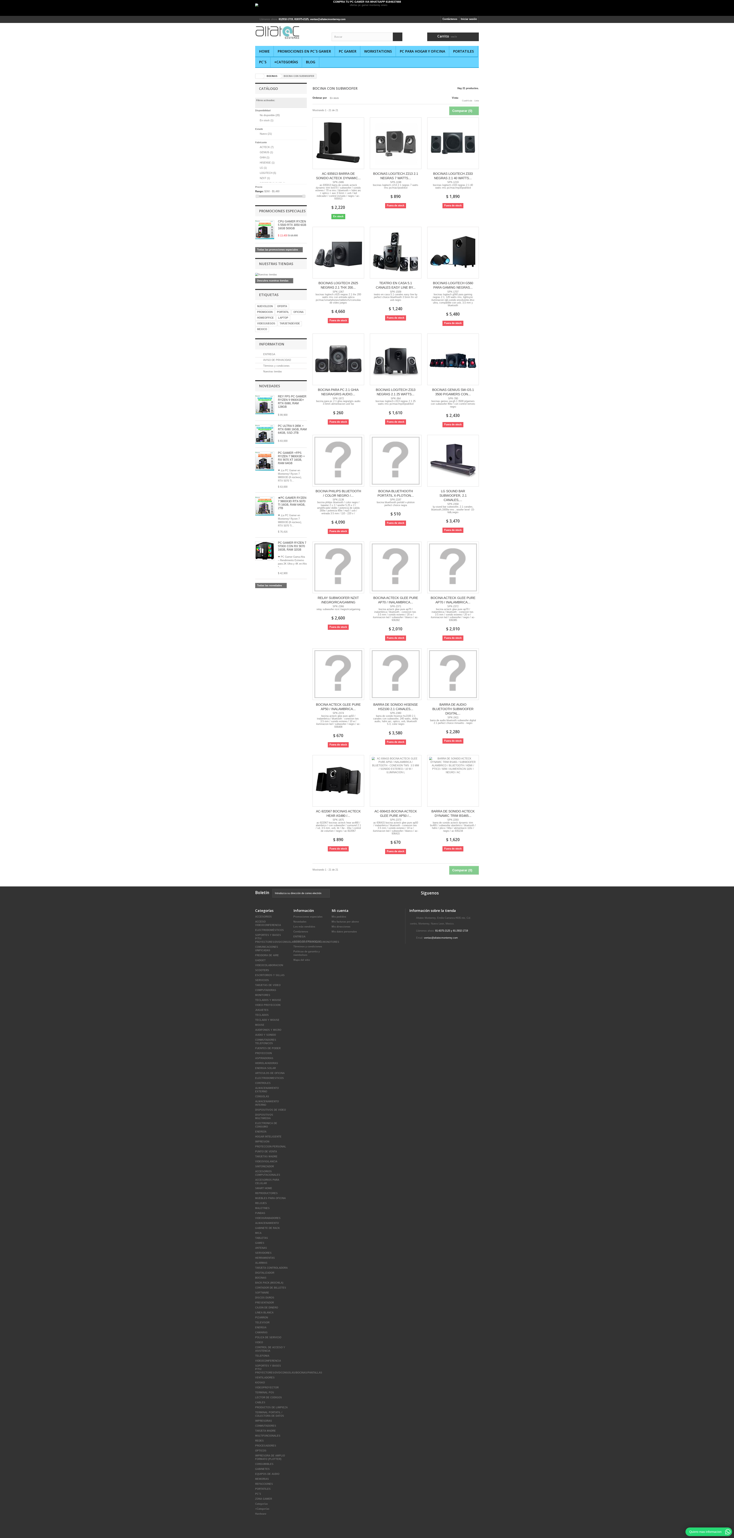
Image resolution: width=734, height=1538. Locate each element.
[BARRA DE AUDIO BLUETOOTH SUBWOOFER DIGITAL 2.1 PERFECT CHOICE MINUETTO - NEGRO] (453, 674)
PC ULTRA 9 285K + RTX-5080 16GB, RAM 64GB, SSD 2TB (292, 429)
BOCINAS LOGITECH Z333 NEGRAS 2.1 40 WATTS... (453, 176)
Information (271, 344)
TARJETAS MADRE (266, 1156)
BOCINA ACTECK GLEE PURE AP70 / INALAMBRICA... (395, 600)
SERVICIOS (262, 980)
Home (264, 51)
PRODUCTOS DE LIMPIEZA (271, 1407)
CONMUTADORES (265, 1425)
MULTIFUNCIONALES (267, 1435)
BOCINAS (260, 1277)
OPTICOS (260, 1450)
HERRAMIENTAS (265, 1257)
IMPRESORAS (263, 1420)
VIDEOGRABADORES (268, 1218)
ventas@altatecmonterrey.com (441, 937)
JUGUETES (262, 1010)
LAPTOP (283, 317)
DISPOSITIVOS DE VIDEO (270, 1109)
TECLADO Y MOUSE (267, 1020)
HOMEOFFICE (265, 317)
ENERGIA (260, 1327)
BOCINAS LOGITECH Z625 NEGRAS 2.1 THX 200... (338, 285)
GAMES (259, 1243)
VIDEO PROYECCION (267, 1005)
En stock (266, 120)
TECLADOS (262, 1015)
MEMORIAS (262, 1479)
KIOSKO (260, 1382)
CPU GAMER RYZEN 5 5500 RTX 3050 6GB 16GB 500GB (292, 225)
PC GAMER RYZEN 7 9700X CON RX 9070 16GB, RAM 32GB (292, 546)
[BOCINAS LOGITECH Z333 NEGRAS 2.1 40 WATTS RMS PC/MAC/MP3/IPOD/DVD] (453, 143)
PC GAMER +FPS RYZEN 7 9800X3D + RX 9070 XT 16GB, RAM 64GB (291, 458)
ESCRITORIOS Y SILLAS (270, 975)
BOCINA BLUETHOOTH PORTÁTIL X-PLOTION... (396, 493)
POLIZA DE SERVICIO (268, 1337)
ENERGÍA (260, 1131)
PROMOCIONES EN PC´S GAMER (304, 51)
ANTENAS (261, 1248)
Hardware (260, 1513)
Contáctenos (450, 19)
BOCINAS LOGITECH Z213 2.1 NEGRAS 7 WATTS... (395, 176)
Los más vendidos (304, 926)
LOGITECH (268, 173)
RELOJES (261, 1203)
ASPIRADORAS (264, 1058)
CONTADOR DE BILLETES (270, 1287)
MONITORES (262, 995)
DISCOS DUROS (264, 1297)
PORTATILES (463, 51)
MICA (258, 1233)
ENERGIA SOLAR (265, 1068)
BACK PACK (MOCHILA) (269, 1282)
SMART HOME (263, 1188)
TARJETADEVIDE (290, 323)
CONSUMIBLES (264, 1464)
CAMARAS (261, 1332)
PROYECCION (263, 1053)
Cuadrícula (467, 100)
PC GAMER (347, 51)
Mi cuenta (340, 910)
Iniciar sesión (469, 19)
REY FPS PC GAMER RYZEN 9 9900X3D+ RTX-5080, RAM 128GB (292, 401)
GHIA (264, 157)
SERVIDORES (263, 1253)
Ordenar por (320, 97)
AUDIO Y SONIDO (265, 1034)
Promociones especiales (282, 211)
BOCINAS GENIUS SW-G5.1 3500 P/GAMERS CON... (453, 392)
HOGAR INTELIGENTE (268, 1136)
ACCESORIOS (263, 916)
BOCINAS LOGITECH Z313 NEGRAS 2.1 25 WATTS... (395, 392)
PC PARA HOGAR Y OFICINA (422, 51)
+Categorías (286, 62)
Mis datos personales (344, 931)
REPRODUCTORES (266, 1193)
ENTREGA (268, 354)
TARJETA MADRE (265, 1430)
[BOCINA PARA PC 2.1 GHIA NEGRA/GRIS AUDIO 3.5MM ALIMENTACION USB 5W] (338, 359)
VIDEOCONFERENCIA (268, 1360)
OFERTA (282, 306)
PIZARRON (261, 1317)
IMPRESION (262, 1141)
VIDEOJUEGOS (266, 323)
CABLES (260, 1402)
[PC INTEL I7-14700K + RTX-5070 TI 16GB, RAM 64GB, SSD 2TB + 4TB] (264, 434)
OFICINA (298, 312)
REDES (259, 1440)
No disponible (270, 115)
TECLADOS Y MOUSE (268, 1000)
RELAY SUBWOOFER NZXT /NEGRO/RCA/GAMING (338, 600)
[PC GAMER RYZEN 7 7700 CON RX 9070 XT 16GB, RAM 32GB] (264, 551)
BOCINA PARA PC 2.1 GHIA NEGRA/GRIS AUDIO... (338, 392)
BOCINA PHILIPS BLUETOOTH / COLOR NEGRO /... (338, 493)
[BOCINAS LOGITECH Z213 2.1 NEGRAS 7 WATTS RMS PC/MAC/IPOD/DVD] (396, 143)
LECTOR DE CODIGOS (268, 1397)
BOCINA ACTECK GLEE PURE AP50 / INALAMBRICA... (338, 707)
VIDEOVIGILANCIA (266, 1161)
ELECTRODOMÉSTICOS (269, 930)
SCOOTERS (262, 970)
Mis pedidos (339, 916)
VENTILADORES (265, 1377)
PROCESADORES (265, 1445)
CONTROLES (263, 1083)
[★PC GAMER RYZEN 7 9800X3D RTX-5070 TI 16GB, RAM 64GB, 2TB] (264, 461)
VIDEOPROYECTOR (267, 1387)
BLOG (310, 62)
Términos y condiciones (276, 365)
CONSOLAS (262, 1096)
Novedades (269, 386)
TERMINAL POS (264, 1392)
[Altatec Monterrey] (290, 32)
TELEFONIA (262, 1355)
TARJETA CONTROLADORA (271, 1267)
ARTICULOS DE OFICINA (270, 1073)
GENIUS (266, 152)
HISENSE (267, 162)
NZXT (265, 178)
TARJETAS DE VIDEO (268, 985)
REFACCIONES (264, 1484)
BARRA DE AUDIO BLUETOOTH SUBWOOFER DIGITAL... (452, 709)
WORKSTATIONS (378, 51)
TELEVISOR (262, 1322)
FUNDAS (260, 1213)
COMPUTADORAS (265, 990)
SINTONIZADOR (264, 1166)
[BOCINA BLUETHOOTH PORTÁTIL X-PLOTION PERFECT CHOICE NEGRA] (396, 461)
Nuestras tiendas (276, 263)
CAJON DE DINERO (266, 1307)
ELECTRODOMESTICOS (269, 1078)
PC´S (262, 62)
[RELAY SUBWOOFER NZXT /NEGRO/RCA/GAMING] (338, 567)
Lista (476, 100)
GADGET (260, 960)
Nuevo (266, 133)
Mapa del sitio (301, 960)
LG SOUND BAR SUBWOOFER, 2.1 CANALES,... (453, 495)
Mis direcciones (341, 926)
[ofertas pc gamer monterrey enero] (367, 9)
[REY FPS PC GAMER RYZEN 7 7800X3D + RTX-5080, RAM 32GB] (264, 404)
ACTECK (267, 147)
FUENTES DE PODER (268, 1048)
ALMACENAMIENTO (267, 1223)
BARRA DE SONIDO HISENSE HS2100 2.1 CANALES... (395, 707)
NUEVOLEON (265, 306)
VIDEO (259, 1342)
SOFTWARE (262, 1292)
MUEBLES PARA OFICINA (270, 1198)
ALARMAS (261, 1262)
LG (263, 167)
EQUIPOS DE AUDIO (267, 1474)
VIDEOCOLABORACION (269, 965)
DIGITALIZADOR (264, 1272)
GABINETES (262, 1469)
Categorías (261, 1503)
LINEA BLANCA (264, 1312)
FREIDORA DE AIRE (267, 955)
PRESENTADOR (264, 1302)
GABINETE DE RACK (267, 1228)
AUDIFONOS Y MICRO (268, 1030)
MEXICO (262, 329)
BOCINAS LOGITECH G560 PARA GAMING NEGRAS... (453, 285)
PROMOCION (265, 312)
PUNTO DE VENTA (266, 1151)
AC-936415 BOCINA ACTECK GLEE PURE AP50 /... (395, 814)
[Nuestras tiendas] (281, 274)
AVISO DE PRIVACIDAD (276, 360)
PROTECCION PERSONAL (270, 1146)
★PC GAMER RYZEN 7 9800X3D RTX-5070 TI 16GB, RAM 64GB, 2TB (292, 503)
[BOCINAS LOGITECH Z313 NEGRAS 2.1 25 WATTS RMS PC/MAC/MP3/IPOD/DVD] (396, 359)
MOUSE (259, 1025)
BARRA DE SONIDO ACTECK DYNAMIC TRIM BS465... (453, 814)
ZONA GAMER (263, 1498)
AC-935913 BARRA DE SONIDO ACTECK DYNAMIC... (338, 176)
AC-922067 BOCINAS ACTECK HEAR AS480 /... (338, 814)
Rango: (259, 191)
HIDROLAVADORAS (266, 1063)
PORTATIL (283, 312)
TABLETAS (261, 1238)
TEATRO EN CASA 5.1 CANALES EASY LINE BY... (396, 285)
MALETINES (262, 1208)
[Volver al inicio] (259, 76)
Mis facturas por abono (345, 921)
